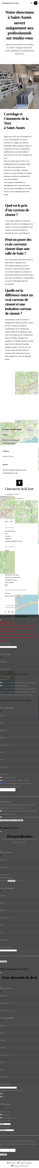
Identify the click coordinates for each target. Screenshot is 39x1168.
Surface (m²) (5, 669)
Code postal (4, 745)
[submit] (0, 831)
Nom (2, 723)
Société (2, 715)
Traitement (4, 679)
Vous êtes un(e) (5, 1127)
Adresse (3, 737)
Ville (2, 752)
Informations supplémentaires (10, 786)
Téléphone (4, 767)
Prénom (3, 730)
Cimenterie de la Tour (10, 3)
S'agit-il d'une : (5, 1112)
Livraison (4, 774)
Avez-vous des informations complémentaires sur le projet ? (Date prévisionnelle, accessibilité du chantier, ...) (18, 1144)
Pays (2, 760)
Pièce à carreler (5, 1121)
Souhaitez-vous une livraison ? (11, 1090)
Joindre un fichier (6, 878)
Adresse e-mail (5, 644)
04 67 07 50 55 (8, 457)
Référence (4, 662)
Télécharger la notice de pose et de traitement (15, 700)
